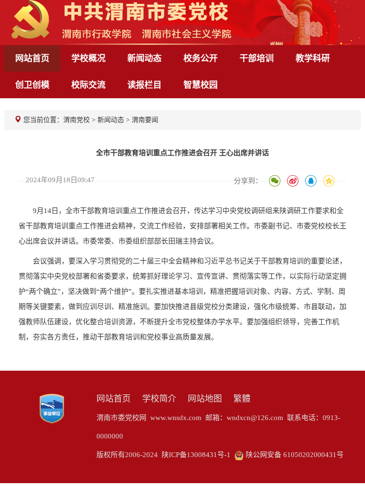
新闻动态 (144, 58)
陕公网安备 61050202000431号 (294, 454)
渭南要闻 (145, 119)
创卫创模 (32, 85)
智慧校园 (200, 85)
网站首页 (32, 58)
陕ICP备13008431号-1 (196, 454)
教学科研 (313, 58)
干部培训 (257, 58)
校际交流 (88, 85)
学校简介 (159, 398)
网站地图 (205, 398)
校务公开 (200, 58)
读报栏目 (144, 85)
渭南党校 (76, 119)
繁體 (241, 398)
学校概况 (88, 58)
